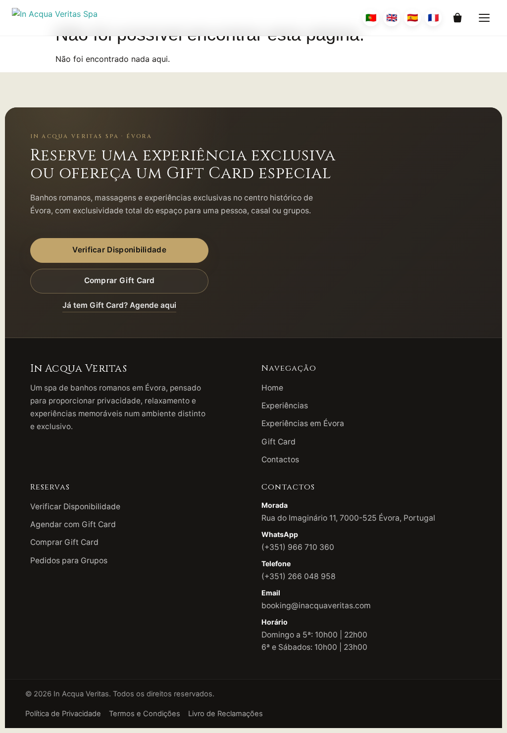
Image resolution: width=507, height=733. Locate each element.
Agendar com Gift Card (73, 524)
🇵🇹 (370, 17)
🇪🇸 (412, 17)
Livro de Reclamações (225, 713)
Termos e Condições (144, 713)
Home (272, 387)
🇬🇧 (391, 17)
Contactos (280, 459)
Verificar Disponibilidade (119, 249)
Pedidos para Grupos (68, 560)
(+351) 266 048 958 (298, 576)
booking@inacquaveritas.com (316, 605)
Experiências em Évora (302, 423)
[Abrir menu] (484, 18)
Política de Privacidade (63, 713)
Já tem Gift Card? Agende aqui (119, 305)
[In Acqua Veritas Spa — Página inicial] (55, 18)
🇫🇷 (433, 17)
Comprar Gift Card (119, 280)
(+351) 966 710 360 (297, 547)
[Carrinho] (457, 18)
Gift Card (278, 441)
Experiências (284, 405)
